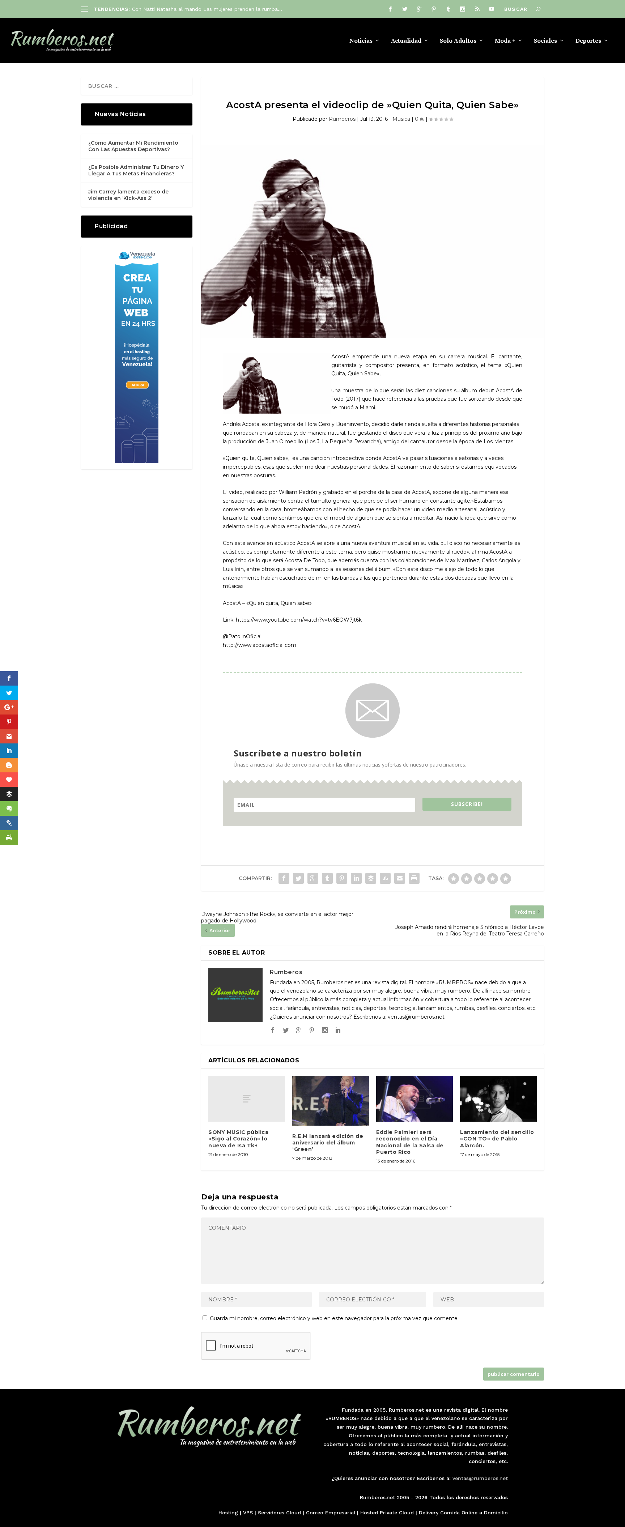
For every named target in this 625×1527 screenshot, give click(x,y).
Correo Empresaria (330, 1512)
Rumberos (342, 119)
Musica (401, 119)
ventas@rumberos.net (480, 1478)
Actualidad (406, 41)
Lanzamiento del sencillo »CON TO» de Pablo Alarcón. (497, 1138)
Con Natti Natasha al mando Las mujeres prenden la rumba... (207, 9)
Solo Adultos (458, 41)
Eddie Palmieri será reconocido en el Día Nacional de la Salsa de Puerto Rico (410, 1142)
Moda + (505, 41)
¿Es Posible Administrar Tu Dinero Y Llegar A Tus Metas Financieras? (136, 170)
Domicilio (496, 1512)
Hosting (228, 1512)
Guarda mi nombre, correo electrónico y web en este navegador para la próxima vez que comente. (334, 1318)
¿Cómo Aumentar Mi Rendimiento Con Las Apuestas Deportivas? (133, 146)
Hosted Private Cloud (387, 1512)
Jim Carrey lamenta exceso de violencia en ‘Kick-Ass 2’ (128, 194)
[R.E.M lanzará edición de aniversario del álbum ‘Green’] (330, 1101)
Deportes (588, 41)
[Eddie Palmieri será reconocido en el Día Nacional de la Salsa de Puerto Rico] (414, 1099)
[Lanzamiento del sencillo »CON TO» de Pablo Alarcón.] (498, 1099)
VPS (248, 1512)
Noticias (361, 41)
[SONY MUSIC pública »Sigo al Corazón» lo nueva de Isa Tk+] (246, 1099)
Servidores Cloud (279, 1512)
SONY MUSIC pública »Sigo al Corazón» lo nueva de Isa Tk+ (238, 1138)
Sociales (545, 41)
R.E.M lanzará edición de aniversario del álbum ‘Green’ (327, 1142)
